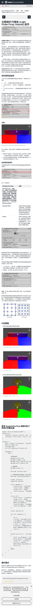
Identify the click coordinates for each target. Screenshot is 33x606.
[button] (5, 581)
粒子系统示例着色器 (14, 72)
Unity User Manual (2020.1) (8, 10)
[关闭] (31, 586)
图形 (17, 10)
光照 (22, 10)
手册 (3, 6)
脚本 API (7, 6)
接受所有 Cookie (16, 603)
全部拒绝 (16, 599)
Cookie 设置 (16, 595)
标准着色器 (4, 68)
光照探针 (27, 10)
